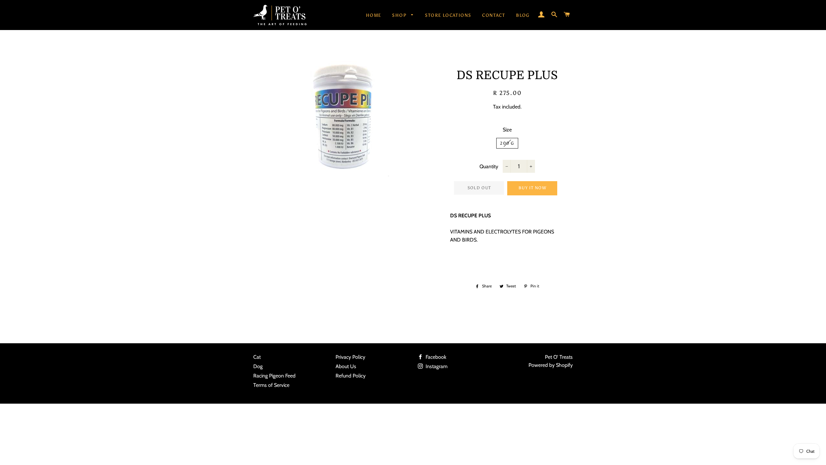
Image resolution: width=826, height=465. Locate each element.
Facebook (435, 357)
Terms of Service (271, 385)
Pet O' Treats (559, 357)
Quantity (488, 166)
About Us (346, 366)
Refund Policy (351, 376)
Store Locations (448, 15)
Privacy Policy (350, 357)
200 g (507, 143)
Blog (523, 15)
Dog (258, 366)
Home (373, 15)
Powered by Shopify (551, 365)
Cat (257, 357)
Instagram (436, 366)
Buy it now (532, 187)
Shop (400, 15)
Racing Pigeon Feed (274, 376)
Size (507, 130)
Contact (493, 15)
